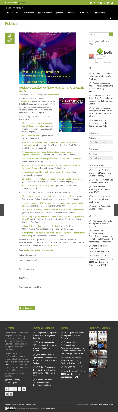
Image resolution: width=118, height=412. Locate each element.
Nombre (28, 260)
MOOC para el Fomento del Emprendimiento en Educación (100, 224)
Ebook (60, 13)
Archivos (93, 154)
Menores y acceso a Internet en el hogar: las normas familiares (48, 196)
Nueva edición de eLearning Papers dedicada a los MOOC (100, 189)
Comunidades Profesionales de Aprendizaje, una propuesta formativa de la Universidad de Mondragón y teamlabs (101, 236)
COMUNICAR (25, 101)
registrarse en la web (52, 245)
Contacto (101, 13)
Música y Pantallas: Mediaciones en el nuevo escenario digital (51, 89)
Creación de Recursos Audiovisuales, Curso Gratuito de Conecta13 (99, 249)
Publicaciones (46, 13)
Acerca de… (14, 13)
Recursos (30, 13)
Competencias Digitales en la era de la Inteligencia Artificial (100, 76)
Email (26, 269)
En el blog (86, 13)
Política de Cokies (31, 404)
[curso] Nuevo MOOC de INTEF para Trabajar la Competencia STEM (101, 262)
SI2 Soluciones (93, 405)
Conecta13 (10, 364)
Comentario (30, 287)
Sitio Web (23, 278)
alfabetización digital (33, 250)
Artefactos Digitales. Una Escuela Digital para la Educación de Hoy (100, 173)
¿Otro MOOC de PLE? (101, 255)
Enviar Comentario (26, 308)
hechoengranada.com (106, 405)
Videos (72, 13)
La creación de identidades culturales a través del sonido (46, 172)
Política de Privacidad (18, 404)
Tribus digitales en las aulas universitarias (40, 226)
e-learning (48, 250)
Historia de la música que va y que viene (39, 185)
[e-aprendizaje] (14, 7)
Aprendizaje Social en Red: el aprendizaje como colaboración (99, 199)
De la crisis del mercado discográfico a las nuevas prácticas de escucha (52, 158)
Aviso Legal (8, 404)
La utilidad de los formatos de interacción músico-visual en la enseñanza (52, 179)
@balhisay (22, 2)
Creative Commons (49, 408)
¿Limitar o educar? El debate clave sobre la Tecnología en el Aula (99, 123)
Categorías (94, 138)
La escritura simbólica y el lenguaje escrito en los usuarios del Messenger (53, 209)
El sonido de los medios (32, 135)
